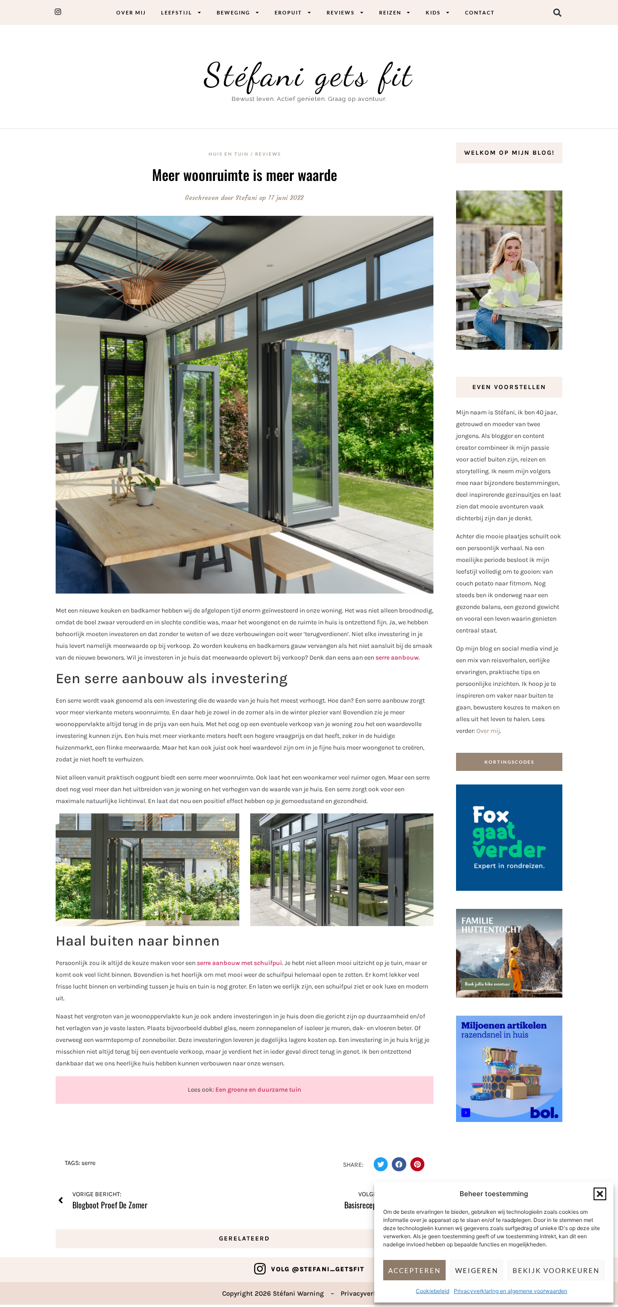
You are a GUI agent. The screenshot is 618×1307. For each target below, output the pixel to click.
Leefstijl (176, 12)
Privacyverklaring (368, 1293)
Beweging (233, 12)
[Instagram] (259, 1268)
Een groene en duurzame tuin (258, 1089)
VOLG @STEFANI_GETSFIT (317, 1269)
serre (88, 1163)
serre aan (389, 657)
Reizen (390, 12)
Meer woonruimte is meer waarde (244, 174)
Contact (480, 12)
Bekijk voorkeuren (556, 1270)
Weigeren (476, 1270)
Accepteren (414, 1270)
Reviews (341, 12)
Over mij (131, 12)
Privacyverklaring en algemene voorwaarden (510, 1291)
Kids (433, 12)
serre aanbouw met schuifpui (239, 963)
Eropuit (288, 12)
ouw (412, 657)
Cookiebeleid (432, 1291)
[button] (599, 1193)
